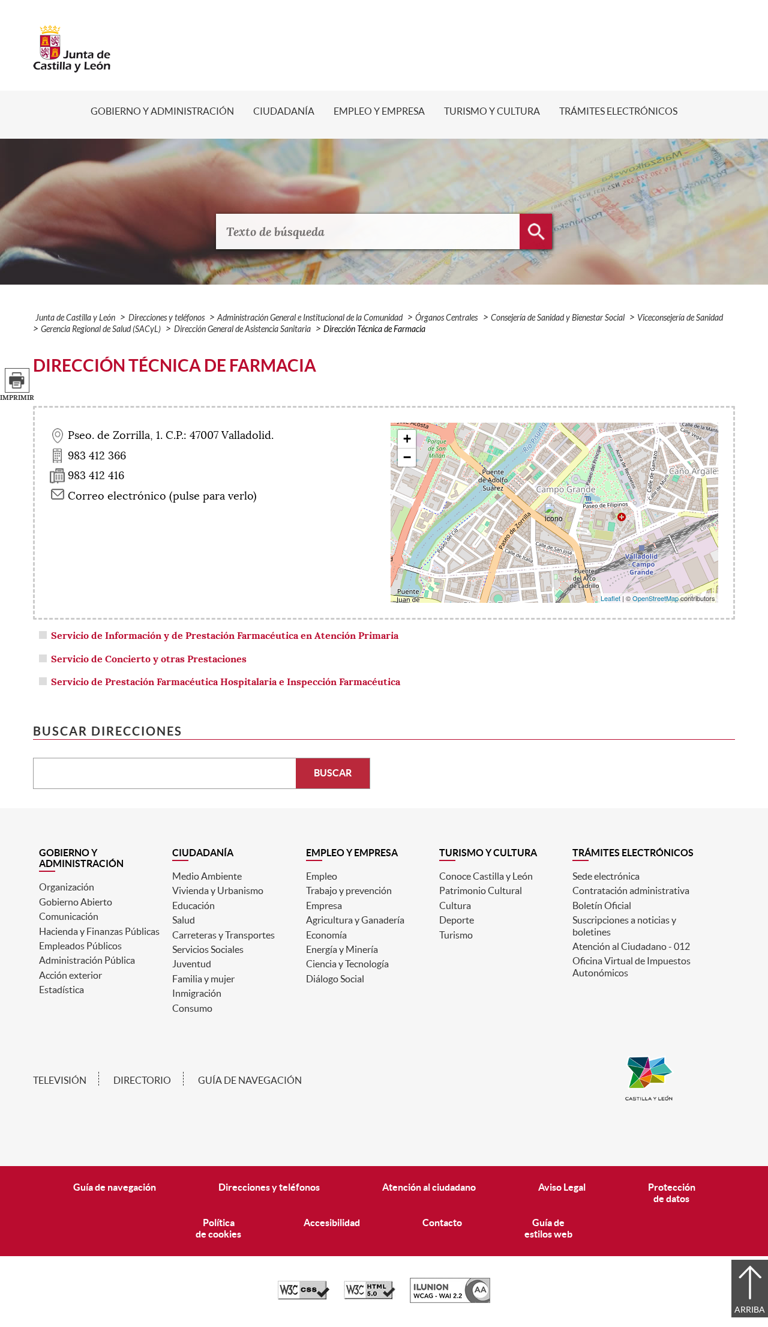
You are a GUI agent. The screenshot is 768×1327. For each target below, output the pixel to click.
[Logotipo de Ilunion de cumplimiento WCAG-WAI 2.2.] (450, 1300)
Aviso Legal (562, 1187)
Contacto (442, 1222)
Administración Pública (87, 960)
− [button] (407, 457)
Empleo (321, 876)
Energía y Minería (342, 949)
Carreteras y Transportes (223, 935)
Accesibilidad (332, 1222)
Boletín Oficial (601, 905)
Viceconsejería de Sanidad (680, 318)
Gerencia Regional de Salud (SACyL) (101, 329)
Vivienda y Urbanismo (217, 890)
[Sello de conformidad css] (303, 1296)
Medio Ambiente (207, 876)
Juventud (191, 963)
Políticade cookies (218, 1228)
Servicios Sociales (208, 949)
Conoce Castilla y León (486, 876)
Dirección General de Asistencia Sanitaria (242, 329)
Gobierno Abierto (75, 901)
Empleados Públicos (80, 945)
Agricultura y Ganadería (355, 919)
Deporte (456, 919)
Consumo (192, 1008)
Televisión (59, 1080)
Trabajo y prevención (349, 890)
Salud (183, 919)
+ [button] (407, 438)
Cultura (455, 905)
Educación (193, 905)
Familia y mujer (203, 978)
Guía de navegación (250, 1080)
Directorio (142, 1080)
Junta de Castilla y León (75, 318)
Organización (66, 886)
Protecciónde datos (671, 1193)
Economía (326, 935)
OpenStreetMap (655, 598)
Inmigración (196, 993)
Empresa (324, 905)
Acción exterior (70, 975)
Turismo (456, 935)
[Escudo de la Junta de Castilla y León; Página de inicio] (72, 66)
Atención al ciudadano (429, 1187)
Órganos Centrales (446, 318)
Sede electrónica (606, 876)
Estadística (61, 989)
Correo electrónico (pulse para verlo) (162, 496)
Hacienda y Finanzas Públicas (99, 931)
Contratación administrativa (630, 890)
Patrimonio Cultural (480, 890)
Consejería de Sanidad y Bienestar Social (558, 318)
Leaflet (610, 598)
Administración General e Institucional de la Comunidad (310, 318)
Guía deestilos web (548, 1228)
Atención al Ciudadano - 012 (631, 946)
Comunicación (68, 916)
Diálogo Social (335, 978)
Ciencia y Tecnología (347, 963)
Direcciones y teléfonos (166, 318)
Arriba (749, 1309)
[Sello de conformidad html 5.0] (369, 1296)
